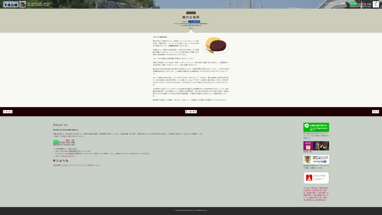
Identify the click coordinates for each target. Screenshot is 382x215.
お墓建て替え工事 (314, 197)
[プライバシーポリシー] (77, 165)
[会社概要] (57, 165)
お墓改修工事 (317, 190)
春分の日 (198, 25)
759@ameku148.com (67, 156)
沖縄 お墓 (314, 188)
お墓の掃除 (321, 193)
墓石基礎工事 (320, 200)
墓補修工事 (310, 200)
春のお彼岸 (192, 25)
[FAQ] (65, 165)
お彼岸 (186, 25)
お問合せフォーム (94, 165)
